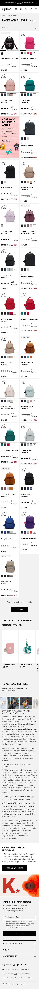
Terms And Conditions (21, 528)
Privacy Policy (25, 526)
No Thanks (27, 533)
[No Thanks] (34, 453)
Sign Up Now (12, 533)
